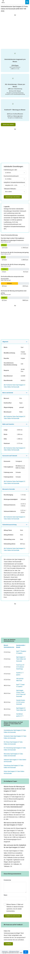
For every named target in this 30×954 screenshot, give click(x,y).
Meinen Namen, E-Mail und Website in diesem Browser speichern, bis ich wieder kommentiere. (15, 908)
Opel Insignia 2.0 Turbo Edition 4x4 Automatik (21, 659)
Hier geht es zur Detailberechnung (15, 117)
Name (5, 895)
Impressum (5, 951)
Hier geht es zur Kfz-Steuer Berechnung (15, 92)
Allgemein (5, 341)
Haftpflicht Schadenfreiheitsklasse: (14, 182)
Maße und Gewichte (8, 424)
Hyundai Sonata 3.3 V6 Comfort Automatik (20, 702)
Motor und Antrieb (7, 392)
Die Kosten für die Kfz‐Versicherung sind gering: (15, 252)
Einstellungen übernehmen (13, 196)
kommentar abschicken (12, 915)
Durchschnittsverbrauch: (11, 176)
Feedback (8, 943)
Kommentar (7, 880)
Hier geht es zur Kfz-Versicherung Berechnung (15, 94)
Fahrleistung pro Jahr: (10, 170)
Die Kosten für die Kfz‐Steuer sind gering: (13, 264)
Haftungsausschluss (14, 951)
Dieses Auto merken (8, 124)
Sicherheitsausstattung (9, 524)
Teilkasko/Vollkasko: (10, 189)
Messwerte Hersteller (8, 489)
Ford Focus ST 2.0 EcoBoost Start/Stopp (20, 666)
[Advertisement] (15, 31)
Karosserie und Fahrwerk (9, 455)
